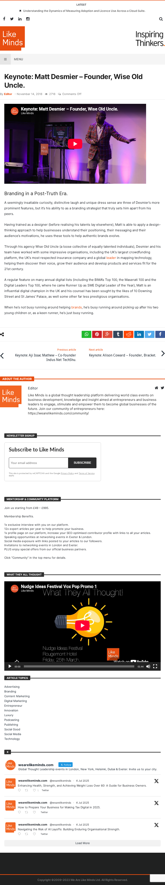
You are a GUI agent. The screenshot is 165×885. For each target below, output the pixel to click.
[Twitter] (12, 19)
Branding (10, 691)
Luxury (8, 715)
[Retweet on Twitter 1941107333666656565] (28, 790)
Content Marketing (17, 696)
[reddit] (128, 334)
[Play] (10, 666)
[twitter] (149, 334)
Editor (8, 94)
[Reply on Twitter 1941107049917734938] (20, 834)
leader (111, 258)
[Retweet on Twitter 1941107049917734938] (28, 834)
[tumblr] (118, 334)
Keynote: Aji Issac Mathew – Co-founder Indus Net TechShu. (45, 355)
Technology (12, 738)
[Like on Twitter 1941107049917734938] (36, 834)
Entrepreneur (13, 705)
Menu (18, 59)
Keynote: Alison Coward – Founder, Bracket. (122, 352)
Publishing (11, 724)
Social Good (12, 729)
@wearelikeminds (60, 780)
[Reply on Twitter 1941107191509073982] (20, 812)
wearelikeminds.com (32, 780)
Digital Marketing (15, 701)
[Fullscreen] (155, 666)
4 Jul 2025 (82, 780)
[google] (107, 334)
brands (76, 307)
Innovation (11, 710)
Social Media (12, 734)
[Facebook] (4, 19)
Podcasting (11, 720)
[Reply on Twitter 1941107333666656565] (20, 790)
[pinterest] (97, 334)
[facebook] (160, 334)
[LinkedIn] (20, 19)
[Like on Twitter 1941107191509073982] (36, 812)
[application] (82, 626)
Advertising (12, 686)
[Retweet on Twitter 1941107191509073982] (28, 812)
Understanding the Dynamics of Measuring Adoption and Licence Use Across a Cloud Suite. (84, 10)
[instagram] (28, 19)
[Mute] (148, 666)
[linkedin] (139, 334)
